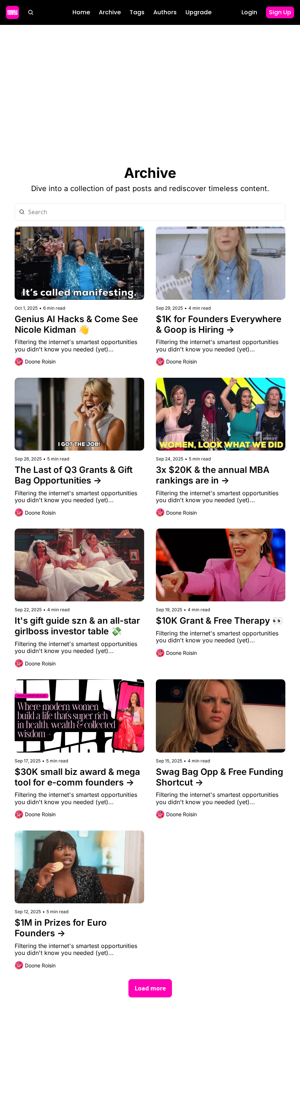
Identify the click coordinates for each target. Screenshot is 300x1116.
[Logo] (12, 12)
